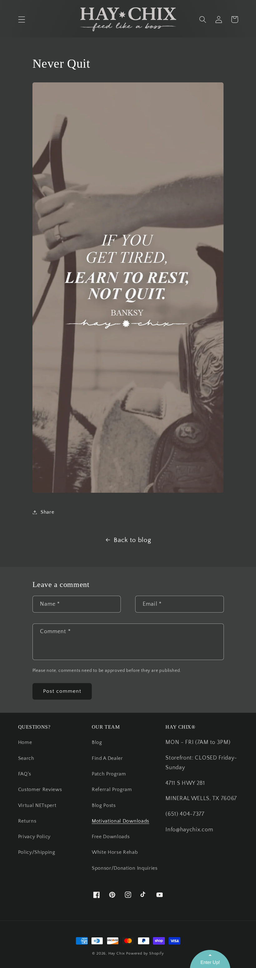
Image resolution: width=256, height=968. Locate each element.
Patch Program (109, 774)
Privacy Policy (34, 836)
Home (25, 742)
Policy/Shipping (36, 852)
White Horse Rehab (115, 852)
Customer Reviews (40, 789)
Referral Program (112, 789)
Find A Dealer (107, 758)
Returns (27, 821)
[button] (22, 19)
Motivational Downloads (120, 821)
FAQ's (24, 774)
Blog (97, 742)
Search (26, 758)
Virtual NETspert (37, 805)
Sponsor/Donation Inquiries (125, 868)
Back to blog (132, 540)
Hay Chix (116, 953)
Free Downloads (111, 836)
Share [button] (47, 512)
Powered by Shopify (145, 953)
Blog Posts (104, 805)
